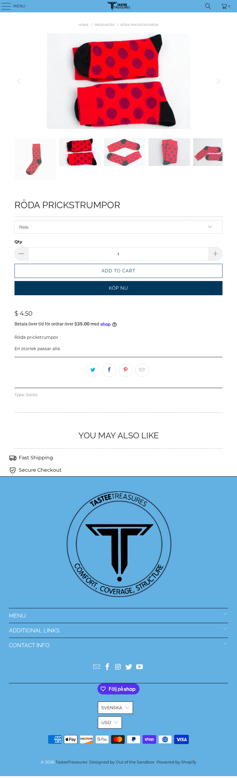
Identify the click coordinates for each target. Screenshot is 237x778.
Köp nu (118, 288)
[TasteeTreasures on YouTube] (139, 667)
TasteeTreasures (71, 761)
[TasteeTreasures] (118, 6)
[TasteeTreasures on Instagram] (118, 667)
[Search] (208, 6)
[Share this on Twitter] (93, 370)
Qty (18, 241)
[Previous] (19, 81)
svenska (111, 707)
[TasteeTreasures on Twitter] (129, 667)
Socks (31, 394)
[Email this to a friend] (142, 370)
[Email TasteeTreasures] (97, 667)
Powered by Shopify (176, 761)
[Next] (218, 81)
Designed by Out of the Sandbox (122, 761)
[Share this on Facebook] (109, 370)
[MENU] (3, 6)
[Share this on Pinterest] (125, 370)
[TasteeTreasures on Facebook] (107, 667)
